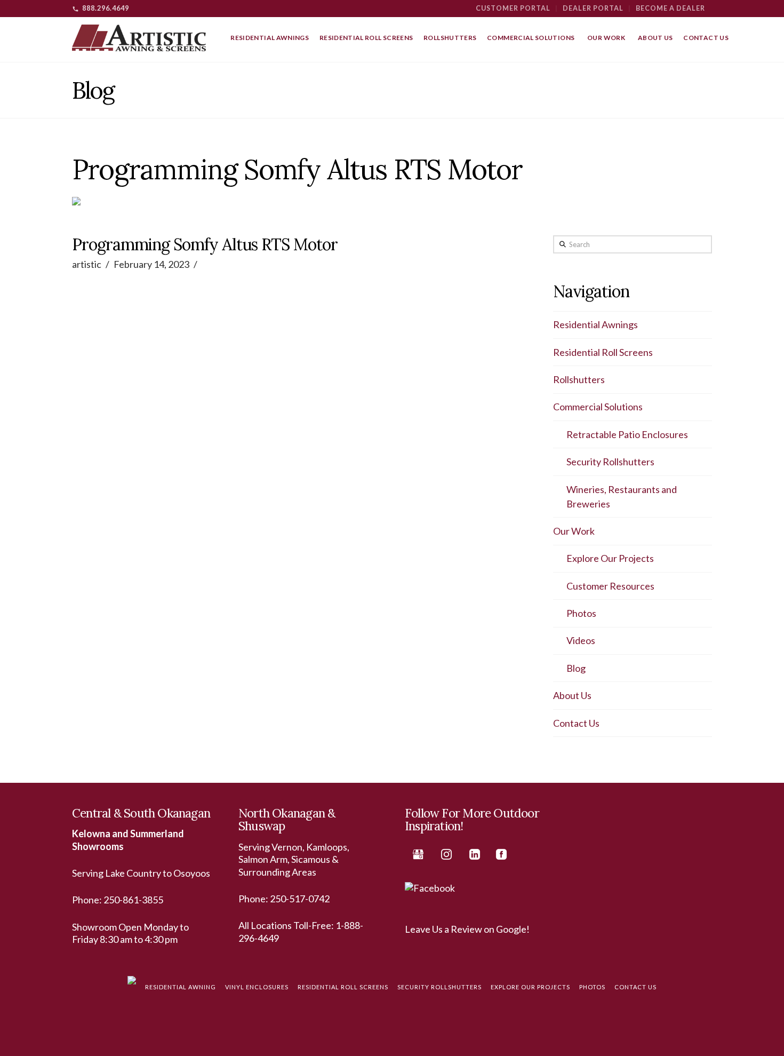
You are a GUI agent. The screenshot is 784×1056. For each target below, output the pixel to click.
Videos (580, 640)
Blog (576, 668)
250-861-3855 (133, 900)
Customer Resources (610, 586)
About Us (572, 695)
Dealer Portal (593, 8)
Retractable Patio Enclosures (627, 434)
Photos (581, 613)
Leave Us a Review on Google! (467, 929)
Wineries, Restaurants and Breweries (621, 496)
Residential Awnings (595, 324)
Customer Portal (513, 8)
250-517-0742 (300, 898)
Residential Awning (180, 986)
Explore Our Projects (610, 558)
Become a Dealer (670, 8)
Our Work (574, 531)
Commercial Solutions (598, 406)
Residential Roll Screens (603, 352)
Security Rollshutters (610, 461)
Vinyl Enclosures (257, 986)
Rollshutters (579, 379)
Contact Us (576, 723)
